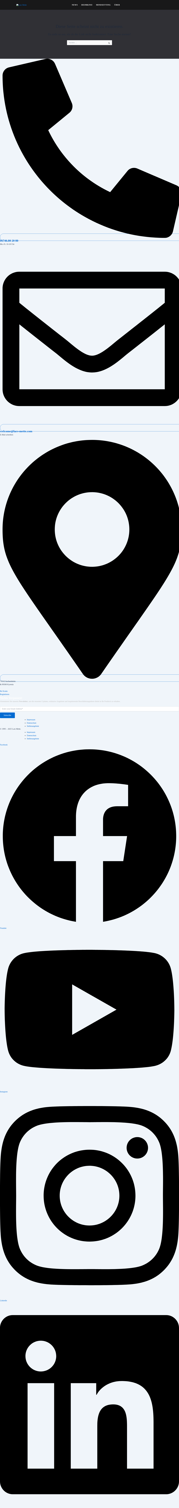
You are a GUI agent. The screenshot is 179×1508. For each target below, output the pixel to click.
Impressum (31, 720)
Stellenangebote (33, 726)
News (75, 5)
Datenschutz (31, 723)
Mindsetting (103, 5)
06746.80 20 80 (9, 240)
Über (117, 5)
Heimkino (86, 5)
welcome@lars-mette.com (16, 431)
